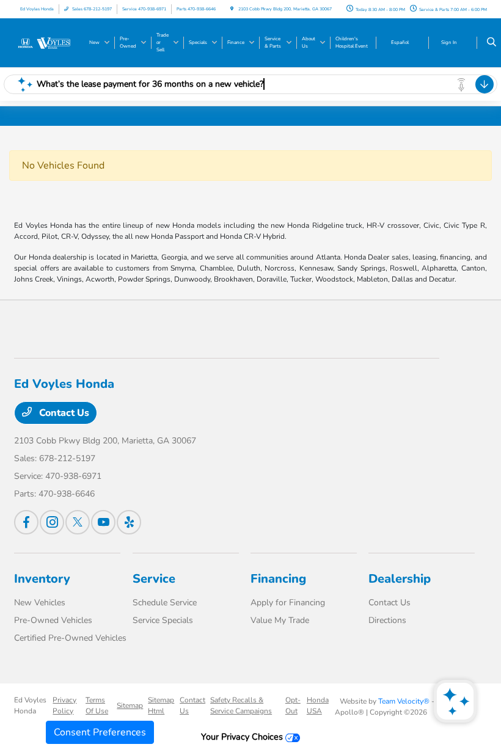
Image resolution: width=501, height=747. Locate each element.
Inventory (42, 578)
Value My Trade (279, 620)
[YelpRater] (129, 522)
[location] (231, 9)
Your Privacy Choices (243, 737)
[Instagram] (52, 522)
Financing (278, 578)
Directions (387, 620)
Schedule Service (165, 602)
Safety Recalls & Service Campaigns (241, 705)
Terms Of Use (97, 705)
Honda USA (318, 705)
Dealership (399, 578)
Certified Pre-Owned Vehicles (70, 638)
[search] (491, 42)
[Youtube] (103, 522)
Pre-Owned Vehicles (53, 620)
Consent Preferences (100, 732)
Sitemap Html (161, 705)
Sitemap (130, 705)
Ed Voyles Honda (30, 705)
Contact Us (63, 413)
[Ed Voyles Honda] (47, 42)
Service (154, 578)
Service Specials (163, 620)
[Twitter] (77, 522)
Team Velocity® (404, 701)
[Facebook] (26, 522)
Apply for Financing (287, 602)
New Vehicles (39, 602)
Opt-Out (293, 705)
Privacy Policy (64, 705)
